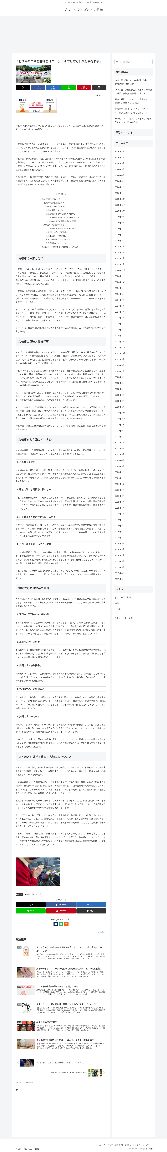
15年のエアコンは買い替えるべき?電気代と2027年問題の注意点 (133, 120)
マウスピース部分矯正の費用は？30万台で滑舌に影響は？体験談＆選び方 (133, 92)
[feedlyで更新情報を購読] (61, 924)
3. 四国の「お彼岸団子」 (58, 236)
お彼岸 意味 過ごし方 (33, 894)
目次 (58, 194)
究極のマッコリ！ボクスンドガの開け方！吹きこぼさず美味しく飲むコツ (132, 111)
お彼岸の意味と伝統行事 (54, 203)
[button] (99, 87)
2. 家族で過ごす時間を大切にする (62, 214)
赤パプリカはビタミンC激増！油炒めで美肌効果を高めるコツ (133, 82)
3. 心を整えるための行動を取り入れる (63, 217)
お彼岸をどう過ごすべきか (55, 206)
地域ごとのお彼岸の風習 (54, 225)
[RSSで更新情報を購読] (66, 924)
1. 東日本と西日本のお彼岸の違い (62, 228)
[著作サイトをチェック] (56, 924)
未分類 (20, 894)
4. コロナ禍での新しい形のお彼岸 (62, 221)
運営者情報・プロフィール (124, 1145)
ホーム (98, 1145)
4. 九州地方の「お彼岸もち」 (60, 239)
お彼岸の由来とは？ (52, 199)
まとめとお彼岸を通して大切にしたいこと (61, 247)
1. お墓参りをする (55, 210)
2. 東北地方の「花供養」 (58, 232)
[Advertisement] (83, 35)
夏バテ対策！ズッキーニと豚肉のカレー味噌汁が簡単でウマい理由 (133, 101)
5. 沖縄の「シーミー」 (57, 243)
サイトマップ (108, 1145)
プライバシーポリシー (145, 1145)
